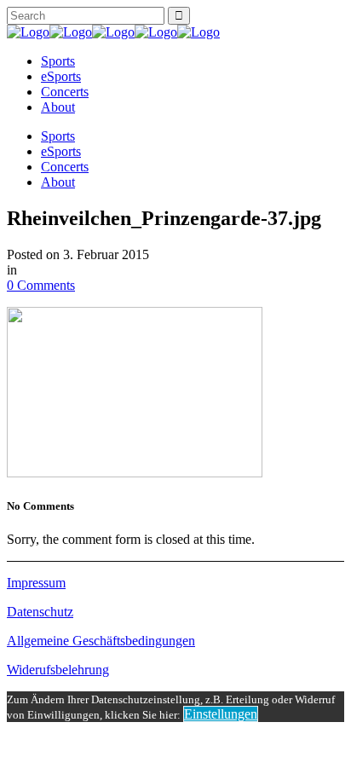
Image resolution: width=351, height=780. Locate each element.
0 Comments (41, 285)
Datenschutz (40, 611)
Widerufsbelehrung (58, 669)
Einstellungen (220, 714)
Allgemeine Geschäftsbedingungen (101, 640)
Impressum (36, 582)
